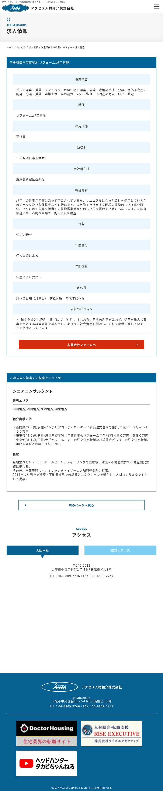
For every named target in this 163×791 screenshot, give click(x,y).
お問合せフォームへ (81, 344)
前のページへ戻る (81, 505)
